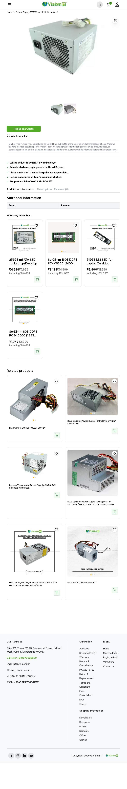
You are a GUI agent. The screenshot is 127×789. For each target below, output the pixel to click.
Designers (84, 722)
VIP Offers (108, 662)
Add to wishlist (19, 136)
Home (9, 12)
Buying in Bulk (110, 657)
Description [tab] (44, 189)
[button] (108, 4)
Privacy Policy (86, 669)
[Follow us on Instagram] (18, 756)
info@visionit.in (21, 663)
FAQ (81, 699)
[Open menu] (10, 4)
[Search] (100, 4)
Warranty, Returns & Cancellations (86, 661)
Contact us (108, 666)
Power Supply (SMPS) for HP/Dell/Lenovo (36, 12)
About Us (84, 648)
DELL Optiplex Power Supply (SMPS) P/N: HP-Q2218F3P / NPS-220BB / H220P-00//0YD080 (90, 503)
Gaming (83, 739)
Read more (57, 435)
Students (83, 731)
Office (82, 735)
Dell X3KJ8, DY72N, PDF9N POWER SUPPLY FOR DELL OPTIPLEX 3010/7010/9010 (33, 584)
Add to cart (37, 279)
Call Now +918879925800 (22, 657)
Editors (82, 726)
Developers (85, 717)
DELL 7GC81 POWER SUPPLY (81, 582)
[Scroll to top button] (121, 774)
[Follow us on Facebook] (11, 756)
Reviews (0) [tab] (61, 189)
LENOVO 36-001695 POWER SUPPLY (27, 427)
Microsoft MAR (110, 653)
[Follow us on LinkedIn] (24, 756)
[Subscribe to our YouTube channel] (31, 756)
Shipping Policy (87, 653)
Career (83, 704)
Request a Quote (24, 128)
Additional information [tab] (21, 189)
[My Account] (117, 4)
